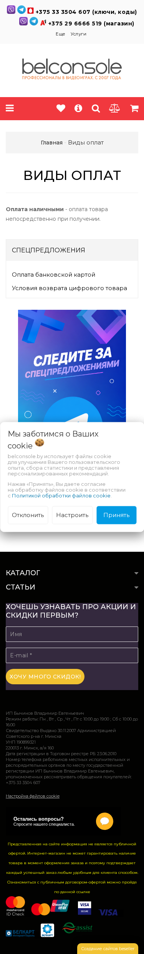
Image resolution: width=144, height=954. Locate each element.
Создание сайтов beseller (107, 948)
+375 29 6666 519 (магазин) (91, 23)
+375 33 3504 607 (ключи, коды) (86, 11)
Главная (52, 142)
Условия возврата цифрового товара (69, 288)
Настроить (72, 515)
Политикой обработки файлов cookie (61, 495)
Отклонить (28, 515)
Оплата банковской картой (53, 274)
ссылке (83, 891)
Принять (116, 515)
